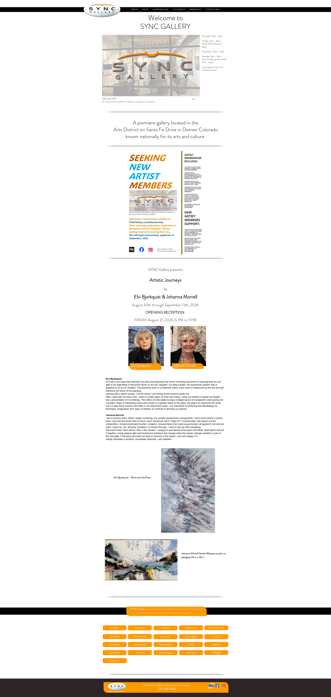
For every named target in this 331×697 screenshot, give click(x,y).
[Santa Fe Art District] (210, 685)
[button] (151, 70)
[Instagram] (223, 685)
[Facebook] (217, 685)
